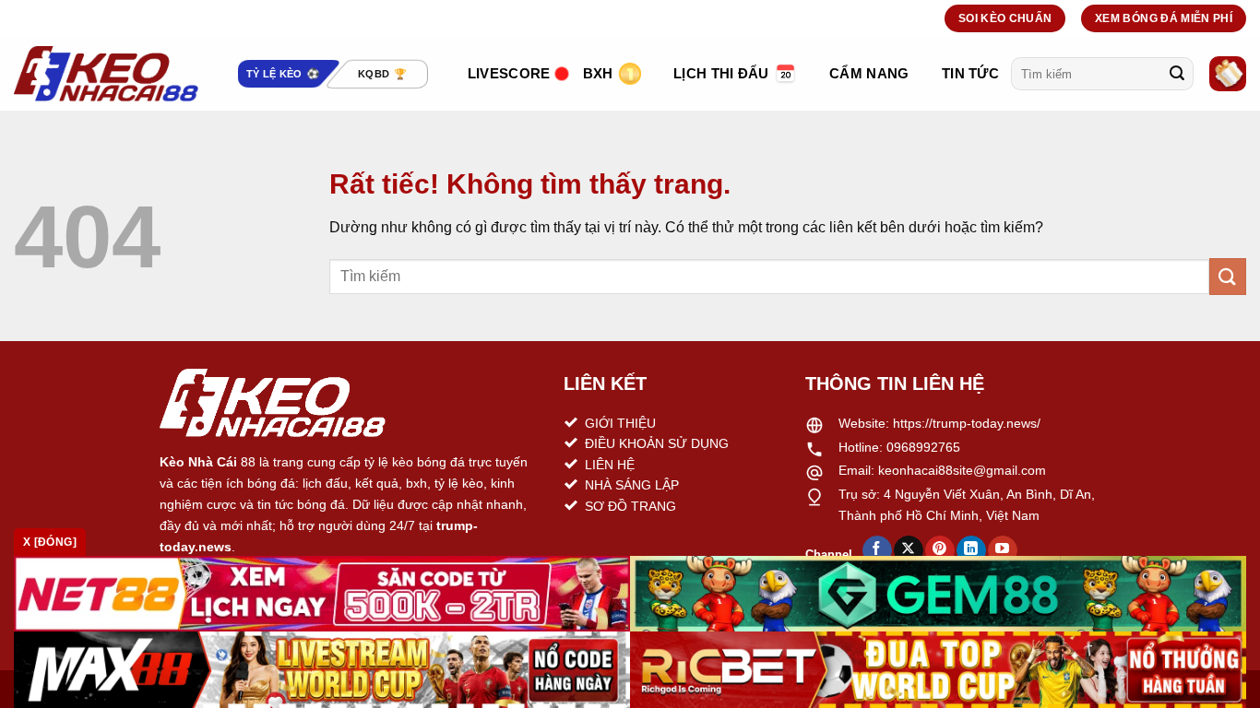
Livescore (509, 73)
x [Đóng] (50, 542)
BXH (598, 73)
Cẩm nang (869, 73)
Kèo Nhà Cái (198, 461)
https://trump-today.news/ (966, 423)
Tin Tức (970, 73)
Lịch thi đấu (721, 73)
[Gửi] (1177, 73)
